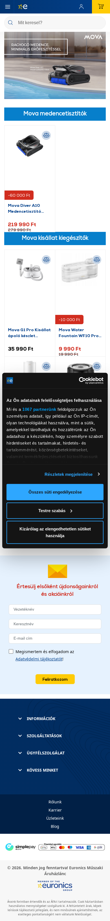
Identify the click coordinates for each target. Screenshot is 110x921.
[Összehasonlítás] (46, 135)
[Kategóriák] (7, 6)
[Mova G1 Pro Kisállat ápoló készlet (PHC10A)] (30, 289)
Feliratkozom (55, 679)
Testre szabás (51, 510)
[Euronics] (20, 7)
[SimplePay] (55, 846)
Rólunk (55, 802)
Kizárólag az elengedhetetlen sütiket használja (55, 532)
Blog (55, 826)
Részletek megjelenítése (69, 474)
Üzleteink (55, 818)
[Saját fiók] (82, 6)
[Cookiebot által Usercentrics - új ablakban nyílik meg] (79, 380)
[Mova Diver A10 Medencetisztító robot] (30, 165)
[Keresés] (99, 23)
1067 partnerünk (39, 409)
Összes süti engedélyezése (55, 492)
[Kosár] (101, 7)
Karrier (55, 810)
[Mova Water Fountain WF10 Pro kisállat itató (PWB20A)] (80, 289)
